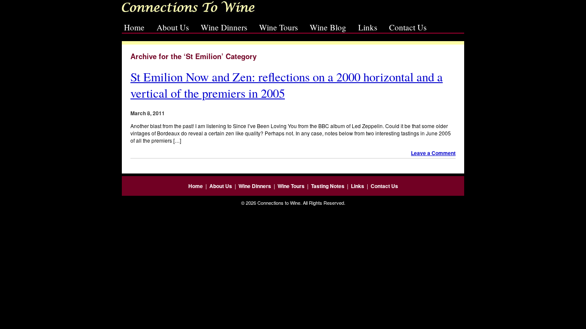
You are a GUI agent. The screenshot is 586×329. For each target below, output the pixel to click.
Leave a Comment (433, 153)
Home (134, 27)
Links (367, 27)
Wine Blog (328, 27)
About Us (173, 27)
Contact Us (407, 27)
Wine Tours (278, 27)
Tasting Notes (327, 186)
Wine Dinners (224, 27)
